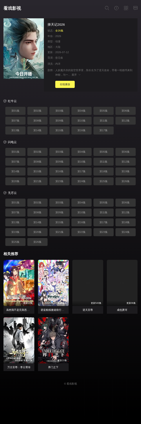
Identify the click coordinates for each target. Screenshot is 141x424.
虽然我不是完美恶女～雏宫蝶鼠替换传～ (29, 309)
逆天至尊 (88, 309)
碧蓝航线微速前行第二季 (55, 309)
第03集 (59, 110)
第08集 (37, 120)
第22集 (81, 232)
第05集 (104, 110)
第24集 (81, 181)
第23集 (59, 181)
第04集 (81, 110)
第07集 (15, 120)
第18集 (104, 171)
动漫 (57, 41)
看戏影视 (12, 8)
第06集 (126, 110)
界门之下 (53, 367)
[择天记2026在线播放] (23, 49)
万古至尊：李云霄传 (18, 367)
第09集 (59, 120)
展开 (75, 74)
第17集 (104, 130)
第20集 (15, 181)
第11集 (103, 120)
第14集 (37, 130)
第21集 (37, 181)
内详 (57, 63)
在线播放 (65, 84)
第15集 (59, 130)
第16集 (81, 130)
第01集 (15, 110)
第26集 (126, 181)
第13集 (15, 130)
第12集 (126, 120)
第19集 (126, 171)
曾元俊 (59, 57)
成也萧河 (122, 309)
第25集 (104, 181)
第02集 (37, 110)
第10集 (81, 120)
